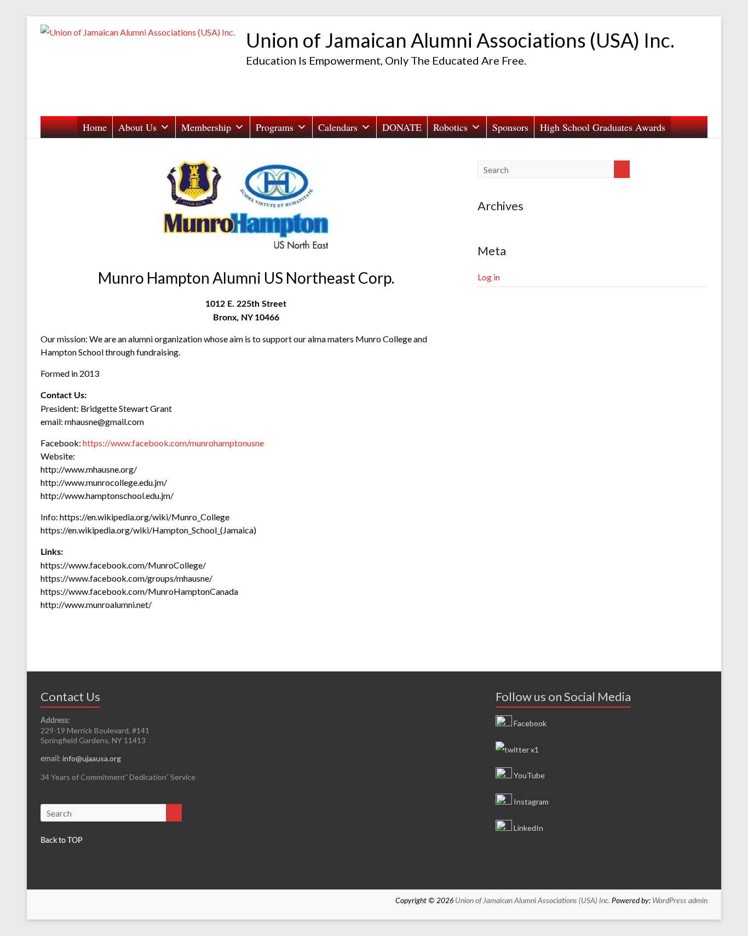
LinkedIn (527, 827)
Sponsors (510, 127)
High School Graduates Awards (602, 127)
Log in (488, 277)
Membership (206, 127)
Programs (275, 127)
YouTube (528, 775)
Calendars (338, 127)
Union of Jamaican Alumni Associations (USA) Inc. (460, 40)
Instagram (530, 801)
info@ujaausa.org (91, 758)
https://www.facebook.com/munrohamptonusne (173, 443)
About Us (137, 127)
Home (95, 127)
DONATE (402, 127)
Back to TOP (62, 841)
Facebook (529, 723)
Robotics (450, 127)
